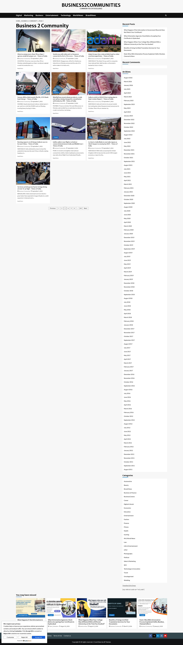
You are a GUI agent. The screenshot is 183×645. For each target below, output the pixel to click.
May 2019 (127, 264)
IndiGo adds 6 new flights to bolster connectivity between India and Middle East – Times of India (68, 144)
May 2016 (127, 401)
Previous (53, 208)
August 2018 (128, 298)
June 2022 (127, 142)
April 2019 (127, 268)
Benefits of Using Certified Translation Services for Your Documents (142, 49)
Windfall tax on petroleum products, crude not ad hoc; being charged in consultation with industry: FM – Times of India (67, 99)
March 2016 (128, 408)
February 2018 (129, 321)
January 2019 (128, 279)
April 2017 (127, 359)
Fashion (126, 519)
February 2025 (129, 100)
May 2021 (127, 176)
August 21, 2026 (93, 626)
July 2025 (127, 89)
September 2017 (129, 340)
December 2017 (129, 329)
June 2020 (127, 214)
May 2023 (127, 108)
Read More (20, 68)
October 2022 (128, 127)
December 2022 (129, 119)
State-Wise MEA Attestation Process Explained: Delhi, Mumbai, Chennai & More (144, 55)
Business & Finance (130, 493)
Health (126, 531)
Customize (10, 637)
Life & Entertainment (131, 546)
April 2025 (127, 93)
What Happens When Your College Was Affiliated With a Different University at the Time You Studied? (142, 43)
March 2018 (128, 317)
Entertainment (52, 15)
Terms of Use (57, 636)
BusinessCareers (94, 92)
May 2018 (127, 310)
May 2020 (127, 218)
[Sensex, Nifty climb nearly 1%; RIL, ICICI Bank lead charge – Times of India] (33, 83)
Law (90, 137)
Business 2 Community (24, 58)
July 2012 (127, 427)
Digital (19, 15)
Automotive (21, 49)
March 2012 (128, 443)
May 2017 (127, 355)
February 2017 (129, 367)
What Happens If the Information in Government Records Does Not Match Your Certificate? (144, 31)
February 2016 (129, 412)
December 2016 (129, 374)
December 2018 (129, 283)
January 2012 (128, 450)
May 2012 (127, 435)
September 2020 (129, 203)
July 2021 (127, 169)
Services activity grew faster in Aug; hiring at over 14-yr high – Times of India (32, 188)
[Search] (166, 15)
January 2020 (128, 233)
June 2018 (127, 306)
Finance (56, 49)
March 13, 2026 (128, 626)
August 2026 (128, 78)
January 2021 (128, 192)
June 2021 (127, 173)
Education (127, 512)
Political (20, 137)
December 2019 (129, 237)
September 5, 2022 (37, 58)
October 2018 (128, 291)
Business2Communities (91, 5)
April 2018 (127, 313)
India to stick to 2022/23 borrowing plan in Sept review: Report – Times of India (102, 98)
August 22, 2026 (65, 626)
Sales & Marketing (130, 561)
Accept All (38, 637)
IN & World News (129, 538)
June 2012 (127, 431)
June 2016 (127, 397)
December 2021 (129, 150)
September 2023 (129, 104)
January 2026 (128, 85)
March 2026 (128, 81)
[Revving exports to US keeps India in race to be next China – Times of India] (33, 128)
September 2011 (129, 466)
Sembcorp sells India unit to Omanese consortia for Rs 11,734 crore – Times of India (68, 55)
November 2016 (129, 378)
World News (78, 15)
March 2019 (128, 272)
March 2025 (128, 97)
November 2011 (129, 458)
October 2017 (128, 336)
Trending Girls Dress (129, 585)
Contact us (67, 636)
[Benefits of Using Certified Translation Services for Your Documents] (122, 608)
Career (126, 500)
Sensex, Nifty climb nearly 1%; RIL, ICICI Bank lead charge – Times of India (32, 98)
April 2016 (127, 405)
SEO (125, 565)
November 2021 (129, 154)
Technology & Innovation (132, 569)
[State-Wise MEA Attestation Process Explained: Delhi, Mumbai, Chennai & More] (152, 608)
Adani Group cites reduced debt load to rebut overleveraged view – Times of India (103, 55)
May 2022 (127, 146)
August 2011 (128, 469)
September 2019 (129, 249)
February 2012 (129, 446)
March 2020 (128, 226)
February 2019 (129, 275)
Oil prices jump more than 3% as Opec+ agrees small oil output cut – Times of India (32, 55)
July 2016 (127, 393)
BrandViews (91, 15)
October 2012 (128, 416)
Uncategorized (128, 576)
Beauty (126, 485)
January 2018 (128, 325)
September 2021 (129, 161)
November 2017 (129, 332)
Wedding (127, 580)
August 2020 (128, 207)
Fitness (126, 527)
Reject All (24, 637)
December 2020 (129, 195)
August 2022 (128, 135)
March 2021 (128, 184)
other (126, 550)
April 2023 (127, 112)
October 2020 (128, 199)
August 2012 (128, 424)
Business (39, 15)
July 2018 (127, 302)
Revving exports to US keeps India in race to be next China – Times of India (32, 143)
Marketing (28, 15)
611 (81, 208)
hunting (126, 534)
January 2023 (128, 116)
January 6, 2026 (158, 626)
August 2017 (128, 344)
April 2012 (127, 439)
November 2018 (129, 287)
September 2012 (129, 420)
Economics (92, 49)
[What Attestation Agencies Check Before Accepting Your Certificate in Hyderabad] (61, 608)
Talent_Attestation (53, 626)
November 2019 (129, 241)
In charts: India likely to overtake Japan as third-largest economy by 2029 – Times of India (103, 144)
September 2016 (129, 386)
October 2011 (128, 462)
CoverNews (98, 642)
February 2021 (129, 188)
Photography (128, 553)
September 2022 (129, 131)
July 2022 (127, 138)
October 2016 (128, 382)
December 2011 (129, 454)
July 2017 (127, 348)
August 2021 (128, 165)
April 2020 (127, 222)
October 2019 (128, 245)
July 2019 (127, 256)
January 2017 (128, 370)
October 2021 (128, 157)
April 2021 (127, 180)
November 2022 (129, 123)
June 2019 (127, 260)
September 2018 (129, 294)
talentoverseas (83, 626)
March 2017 (128, 363)
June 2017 (127, 351)
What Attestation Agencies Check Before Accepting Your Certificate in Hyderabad (142, 37)
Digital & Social (129, 504)
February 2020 (129, 230)
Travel (56, 137)
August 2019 (128, 253)
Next (85, 208)
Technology (66, 15)
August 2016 (128, 389)
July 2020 (127, 211)
